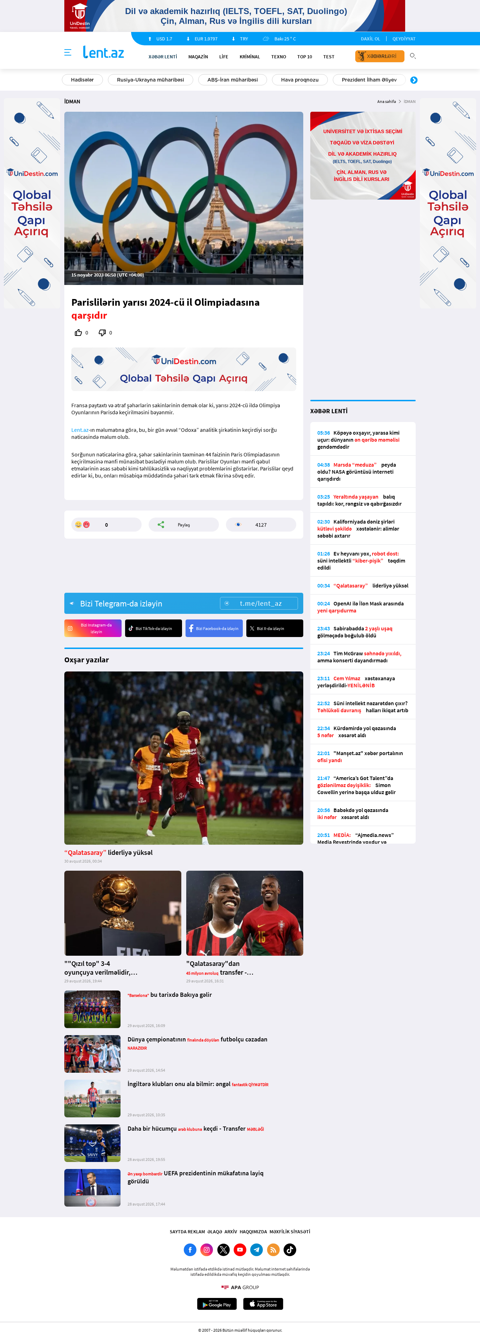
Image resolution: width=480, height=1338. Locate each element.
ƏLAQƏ (214, 1231)
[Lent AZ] (103, 52)
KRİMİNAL (250, 56)
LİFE (223, 56)
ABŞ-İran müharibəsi (232, 80)
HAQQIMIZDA (253, 1231)
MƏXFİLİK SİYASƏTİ (290, 1231)
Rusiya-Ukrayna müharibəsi (150, 80)
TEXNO (278, 56)
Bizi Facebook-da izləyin (217, 628)
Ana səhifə (386, 101)
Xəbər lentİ (163, 56)
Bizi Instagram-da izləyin (96, 628)
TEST (329, 56)
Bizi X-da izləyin (270, 628)
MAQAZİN (198, 56)
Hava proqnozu (300, 80)
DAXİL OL (370, 38)
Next (414, 80)
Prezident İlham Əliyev (369, 80)
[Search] (413, 55)
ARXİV (231, 1231)
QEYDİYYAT (404, 38)
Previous (66, 80)
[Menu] (67, 52)
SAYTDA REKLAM (187, 1231)
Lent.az (80, 429)
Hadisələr (82, 80)
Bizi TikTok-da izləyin (154, 628)
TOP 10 (304, 56)
